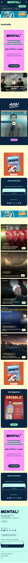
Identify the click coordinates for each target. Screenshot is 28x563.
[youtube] (9, 203)
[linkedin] (16, 203)
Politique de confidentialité (7, 553)
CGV (2, 557)
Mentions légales (4, 555)
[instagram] (7, 203)
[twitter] (14, 203)
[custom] (18, 203)
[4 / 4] (14, 407)
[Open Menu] (2, 2)
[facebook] (12, 203)
